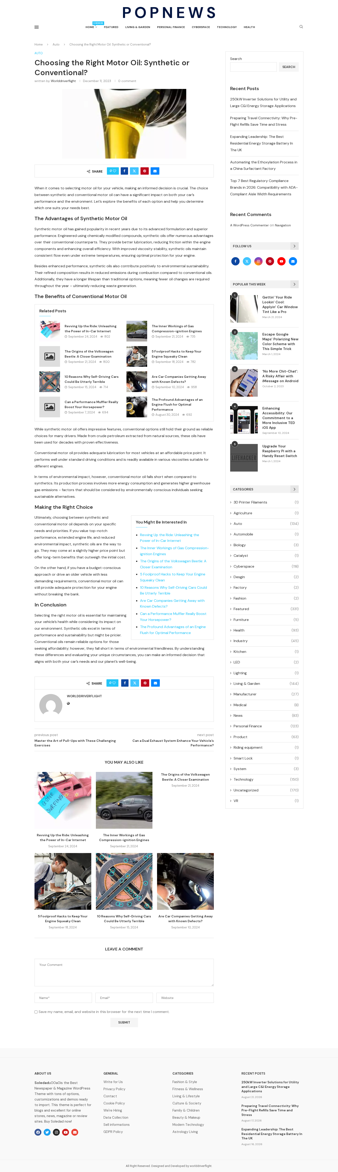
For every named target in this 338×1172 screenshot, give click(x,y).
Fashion (266, 598)
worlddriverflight (63, 81)
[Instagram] (259, 261)
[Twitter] (247, 261)
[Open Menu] (36, 27)
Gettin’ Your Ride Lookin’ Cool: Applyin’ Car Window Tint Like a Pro (280, 304)
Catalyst (266, 555)
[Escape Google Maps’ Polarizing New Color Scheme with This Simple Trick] (244, 346)
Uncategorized (266, 790)
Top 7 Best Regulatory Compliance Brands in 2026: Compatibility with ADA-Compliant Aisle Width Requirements (264, 187)
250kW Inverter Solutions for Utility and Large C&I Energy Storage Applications (270, 1086)
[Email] (293, 261)
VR (266, 800)
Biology (266, 545)
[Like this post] (114, 171)
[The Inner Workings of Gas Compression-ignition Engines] (136, 331)
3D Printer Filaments (266, 502)
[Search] (301, 27)
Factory (266, 587)
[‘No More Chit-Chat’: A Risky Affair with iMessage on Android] (244, 383)
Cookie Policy (114, 1103)
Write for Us (113, 1082)
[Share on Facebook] (124, 171)
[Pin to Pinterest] (144, 171)
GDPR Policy (113, 1132)
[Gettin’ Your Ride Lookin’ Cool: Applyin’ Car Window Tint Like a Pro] (244, 309)
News (266, 715)
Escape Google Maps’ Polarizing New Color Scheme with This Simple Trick (280, 341)
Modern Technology (188, 1124)
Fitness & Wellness (187, 1089)
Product (266, 736)
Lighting (266, 673)
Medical (266, 705)
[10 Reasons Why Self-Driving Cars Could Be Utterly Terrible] (49, 381)
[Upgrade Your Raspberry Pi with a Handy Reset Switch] (244, 458)
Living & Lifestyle (186, 1096)
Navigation (283, 225)
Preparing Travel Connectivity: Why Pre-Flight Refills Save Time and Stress (270, 1110)
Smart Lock (266, 758)
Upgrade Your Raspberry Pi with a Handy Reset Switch (279, 451)
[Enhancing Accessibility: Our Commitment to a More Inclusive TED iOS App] (244, 420)
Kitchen (266, 651)
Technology (227, 27)
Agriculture (266, 513)
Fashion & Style (184, 1082)
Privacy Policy (114, 1089)
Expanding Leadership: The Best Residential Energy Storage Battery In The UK (261, 143)
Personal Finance (171, 27)
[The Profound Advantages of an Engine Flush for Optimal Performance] (136, 407)
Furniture (266, 619)
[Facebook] (236, 261)
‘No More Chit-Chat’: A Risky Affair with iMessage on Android (280, 376)
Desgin (266, 577)
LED (266, 662)
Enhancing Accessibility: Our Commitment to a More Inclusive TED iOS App (278, 418)
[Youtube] (282, 261)
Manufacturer (266, 694)
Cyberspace (201, 27)
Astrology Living (185, 1132)
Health (249, 27)
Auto (56, 44)
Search (236, 58)
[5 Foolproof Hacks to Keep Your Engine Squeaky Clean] (136, 356)
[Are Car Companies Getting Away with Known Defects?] (136, 381)
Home (91, 25)
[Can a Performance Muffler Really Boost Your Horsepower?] (49, 407)
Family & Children (186, 1110)
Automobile (266, 534)
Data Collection (115, 1117)
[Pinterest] (270, 261)
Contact (110, 1096)
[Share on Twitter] (134, 171)
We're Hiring (112, 1110)
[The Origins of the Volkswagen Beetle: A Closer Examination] (49, 356)
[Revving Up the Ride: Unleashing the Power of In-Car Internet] (49, 331)
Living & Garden (137, 27)
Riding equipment (266, 747)
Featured (111, 27)
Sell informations (116, 1124)
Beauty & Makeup (186, 1117)
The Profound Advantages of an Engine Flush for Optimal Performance (177, 405)
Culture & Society (186, 1103)
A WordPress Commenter (249, 225)
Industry (266, 640)
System (266, 768)
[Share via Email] (155, 171)
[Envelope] (74, 1132)
